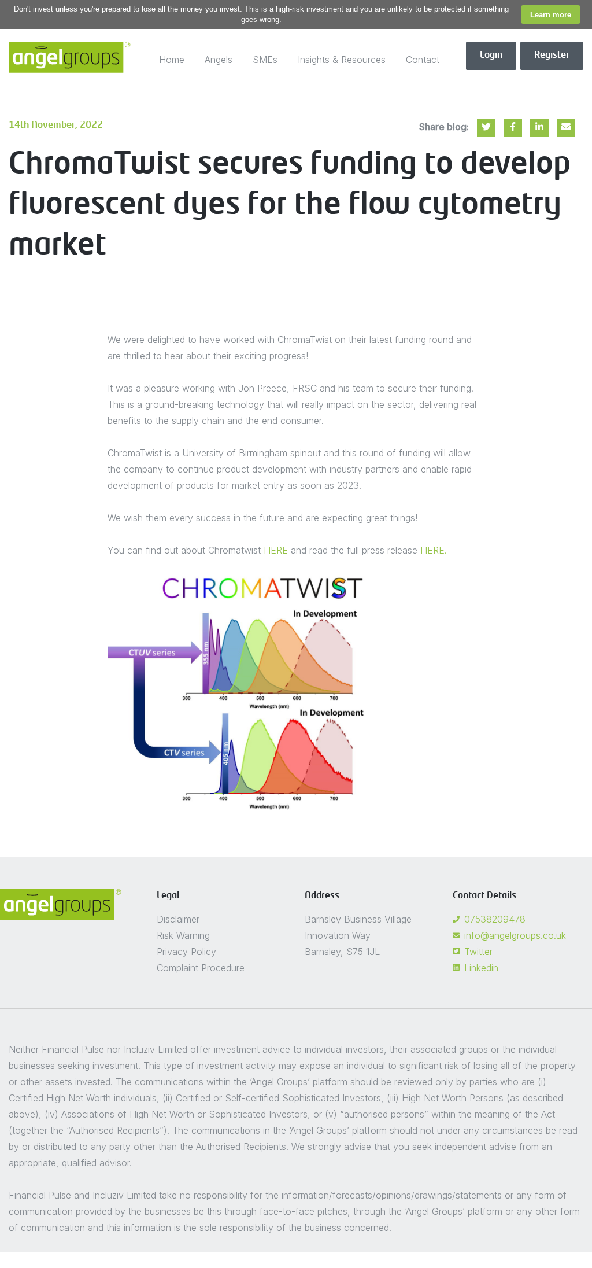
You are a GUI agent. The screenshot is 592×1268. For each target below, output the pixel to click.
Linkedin (481, 968)
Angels (218, 59)
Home (171, 59)
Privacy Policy (186, 951)
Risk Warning (183, 935)
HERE (276, 550)
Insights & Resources (342, 59)
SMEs (265, 59)
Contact (422, 59)
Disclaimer (178, 919)
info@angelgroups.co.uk (515, 935)
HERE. (433, 550)
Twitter (478, 951)
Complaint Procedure (201, 968)
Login (491, 55)
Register (551, 55)
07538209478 (495, 919)
